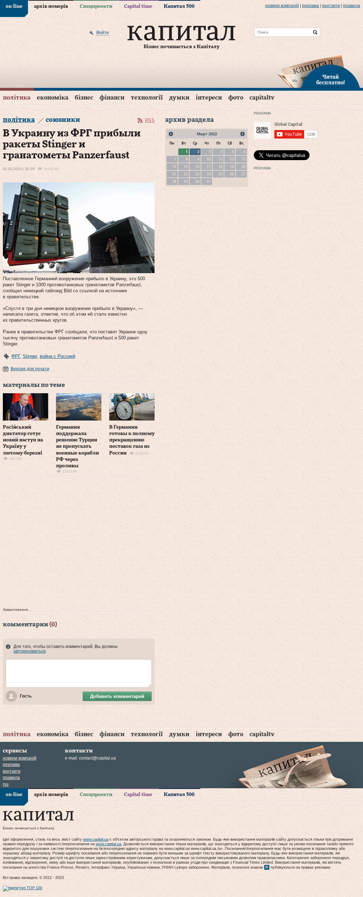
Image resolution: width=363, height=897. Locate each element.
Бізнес (84, 98)
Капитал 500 (179, 6)
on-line (14, 6)
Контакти (331, 5)
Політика (16, 98)
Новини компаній (282, 5)
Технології (147, 98)
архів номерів (51, 6)
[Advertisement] (79, 544)
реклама (310, 5)
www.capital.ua (95, 839)
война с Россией (57, 356)
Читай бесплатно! (330, 80)
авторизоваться (29, 651)
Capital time (138, 6)
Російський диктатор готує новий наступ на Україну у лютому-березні (23, 440)
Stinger (30, 356)
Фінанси (112, 98)
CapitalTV (262, 98)
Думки (179, 98)
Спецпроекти (96, 6)
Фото (235, 98)
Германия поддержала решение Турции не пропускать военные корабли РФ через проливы (77, 446)
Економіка (52, 98)
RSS (150, 120)
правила (351, 5)
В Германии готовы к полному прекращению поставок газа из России (132, 440)
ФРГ (15, 356)
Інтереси (209, 98)
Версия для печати (30, 368)
